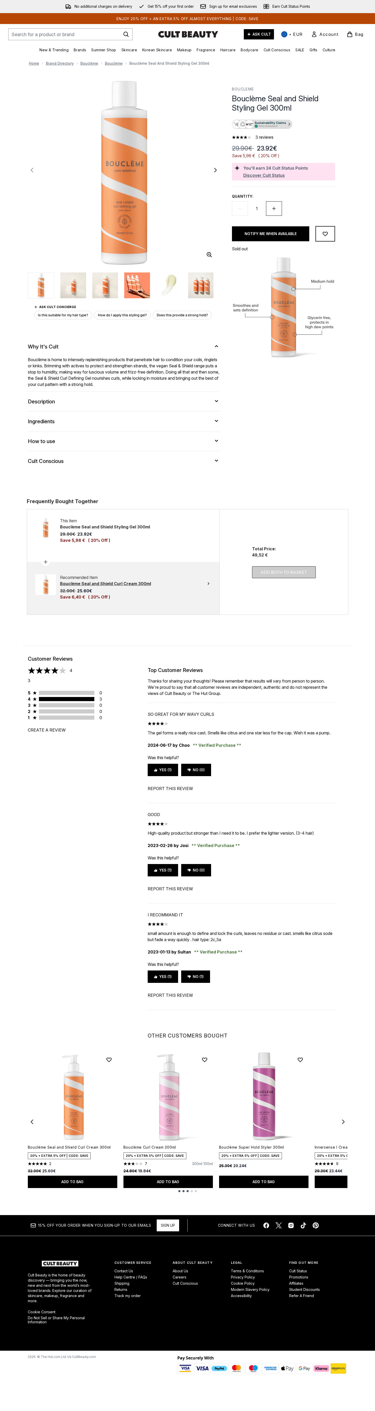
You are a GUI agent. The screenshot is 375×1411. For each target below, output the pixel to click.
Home (34, 63)
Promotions (298, 1277)
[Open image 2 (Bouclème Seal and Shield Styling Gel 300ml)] (73, 285)
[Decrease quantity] (240, 208)
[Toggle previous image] (32, 170)
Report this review (170, 788)
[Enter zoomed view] (209, 254)
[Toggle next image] (215, 170)
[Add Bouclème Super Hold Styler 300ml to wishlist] (300, 1059)
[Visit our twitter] (278, 1225)
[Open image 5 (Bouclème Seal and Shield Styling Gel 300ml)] (169, 285)
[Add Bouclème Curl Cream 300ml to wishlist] (204, 1059)
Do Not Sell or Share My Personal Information (56, 1320)
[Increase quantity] (274, 208)
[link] (324, 34)
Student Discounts (304, 1289)
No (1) (198, 976)
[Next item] (343, 1122)
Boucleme (243, 89)
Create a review (47, 730)
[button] (283, 125)
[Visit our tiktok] (303, 1225)
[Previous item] (32, 1122)
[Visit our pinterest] (316, 1225)
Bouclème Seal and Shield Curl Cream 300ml (69, 1147)
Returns (120, 1289)
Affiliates (296, 1283)
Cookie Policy (243, 1283)
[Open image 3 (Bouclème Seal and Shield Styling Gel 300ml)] (105, 285)
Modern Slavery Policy (250, 1289)
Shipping (121, 1283)
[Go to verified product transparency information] (262, 124)
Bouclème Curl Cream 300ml (149, 1147)
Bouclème (89, 63)
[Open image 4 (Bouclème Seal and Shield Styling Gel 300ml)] (137, 285)
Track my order (127, 1295)
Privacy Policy (243, 1277)
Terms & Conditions (247, 1271)
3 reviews (264, 137)
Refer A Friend (301, 1295)
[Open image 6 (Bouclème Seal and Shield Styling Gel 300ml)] (201, 285)
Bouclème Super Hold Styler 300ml (251, 1147)
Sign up (168, 1225)
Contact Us (123, 1271)
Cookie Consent (41, 1312)
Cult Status (298, 1271)
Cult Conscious (185, 1283)
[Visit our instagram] (291, 1225)
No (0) (199, 770)
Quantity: (243, 196)
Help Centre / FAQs (130, 1277)
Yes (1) (165, 770)
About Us (180, 1271)
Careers (179, 1277)
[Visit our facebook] (266, 1225)
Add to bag (72, 1182)
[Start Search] (126, 34)
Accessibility (241, 1295)
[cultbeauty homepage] (188, 34)
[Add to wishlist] (325, 234)
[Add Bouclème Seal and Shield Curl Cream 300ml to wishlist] (109, 1059)
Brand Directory (60, 63)
